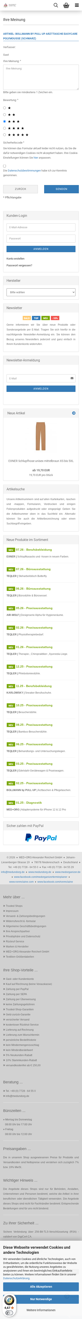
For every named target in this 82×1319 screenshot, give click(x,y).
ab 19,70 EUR (41, 470)
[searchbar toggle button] (55, 5)
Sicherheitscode (13, 142)
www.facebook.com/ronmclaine (55, 881)
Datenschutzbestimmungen (24, 170)
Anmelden (41, 248)
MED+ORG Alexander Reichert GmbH (27, 951)
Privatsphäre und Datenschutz (23, 936)
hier (36, 157)
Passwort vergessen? (19, 265)
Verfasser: (9, 47)
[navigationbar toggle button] (76, 5)
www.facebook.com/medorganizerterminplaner (40, 876)
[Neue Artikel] (73, 413)
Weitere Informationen (41, 1310)
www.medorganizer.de (68, 872)
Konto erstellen (15, 258)
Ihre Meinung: (11, 61)
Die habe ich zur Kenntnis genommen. (35, 173)
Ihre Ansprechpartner (18, 931)
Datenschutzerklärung (16, 1278)
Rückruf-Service (15, 941)
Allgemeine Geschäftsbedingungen (26, 926)
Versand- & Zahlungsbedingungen (25, 916)
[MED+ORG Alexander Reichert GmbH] (8, 5)
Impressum (12, 911)
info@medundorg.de (13, 872)
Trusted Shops (14, 905)
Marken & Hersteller (17, 946)
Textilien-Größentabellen (20, 956)
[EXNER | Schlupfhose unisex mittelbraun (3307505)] (41, 437)
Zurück (20, 189)
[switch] (9, 1313)
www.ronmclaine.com (21, 881)
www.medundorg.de (39, 872)
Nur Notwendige (41, 1299)
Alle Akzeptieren (41, 1286)
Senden (61, 189)
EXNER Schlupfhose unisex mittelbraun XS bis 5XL (41, 461)
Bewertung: (10, 100)
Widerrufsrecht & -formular (21, 921)
